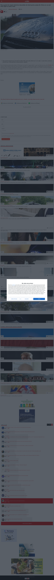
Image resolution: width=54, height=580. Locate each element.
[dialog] (27, 290)
